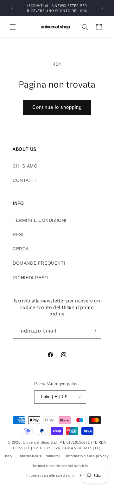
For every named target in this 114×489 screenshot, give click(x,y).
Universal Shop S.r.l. (41, 442)
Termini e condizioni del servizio (60, 466)
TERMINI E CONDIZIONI (39, 220)
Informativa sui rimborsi (39, 456)
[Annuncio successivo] (102, 8)
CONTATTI (24, 180)
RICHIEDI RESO (30, 277)
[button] (13, 27)
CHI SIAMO (25, 166)
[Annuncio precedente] (12, 8)
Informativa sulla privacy (87, 456)
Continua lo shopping (57, 107)
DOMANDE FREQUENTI (39, 263)
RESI (18, 234)
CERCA (21, 248)
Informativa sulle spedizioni (50, 475)
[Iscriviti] (94, 331)
